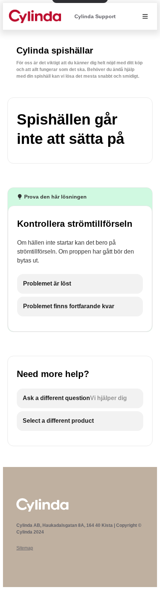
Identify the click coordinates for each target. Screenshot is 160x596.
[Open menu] (145, 16)
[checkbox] (80, 284)
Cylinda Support (95, 16)
